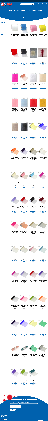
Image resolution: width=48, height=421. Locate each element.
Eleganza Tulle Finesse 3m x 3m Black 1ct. (24, 134)
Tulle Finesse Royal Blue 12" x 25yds (24, 330)
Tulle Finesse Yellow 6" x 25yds (33, 133)
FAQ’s (10, 417)
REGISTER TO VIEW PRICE (15, 39)
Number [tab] (2, 30)
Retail (21, 419)
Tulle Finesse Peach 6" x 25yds (24, 232)
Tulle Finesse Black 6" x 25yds (33, 207)
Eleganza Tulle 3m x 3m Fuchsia (15, 84)
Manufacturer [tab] (3, 32)
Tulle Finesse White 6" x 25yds (43, 158)
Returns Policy (11, 420)
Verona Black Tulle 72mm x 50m (24, 59)
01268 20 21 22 (40, 417)
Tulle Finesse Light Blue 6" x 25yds (33, 182)
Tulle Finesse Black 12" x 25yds (15, 306)
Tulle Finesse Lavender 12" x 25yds (24, 281)
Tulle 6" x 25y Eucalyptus (33, 379)
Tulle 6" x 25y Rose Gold (24, 84)
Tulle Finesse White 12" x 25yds (15, 256)
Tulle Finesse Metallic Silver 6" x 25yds (42, 355)
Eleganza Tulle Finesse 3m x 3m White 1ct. (33, 84)
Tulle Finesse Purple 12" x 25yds (43, 281)
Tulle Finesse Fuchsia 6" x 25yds (42, 182)
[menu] (24, 10)
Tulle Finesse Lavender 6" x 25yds (15, 207)
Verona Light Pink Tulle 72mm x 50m (33, 35)
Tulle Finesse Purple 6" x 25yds (15, 379)
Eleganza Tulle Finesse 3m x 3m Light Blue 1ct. (24, 109)
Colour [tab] (2, 25)
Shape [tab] (2, 27)
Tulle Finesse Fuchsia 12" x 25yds (15, 281)
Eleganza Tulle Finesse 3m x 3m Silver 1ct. (15, 134)
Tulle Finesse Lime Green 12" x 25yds (33, 306)
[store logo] (7, 4)
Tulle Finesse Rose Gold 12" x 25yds (15, 355)
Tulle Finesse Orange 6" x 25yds (15, 158)
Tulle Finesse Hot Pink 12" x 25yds (24, 306)
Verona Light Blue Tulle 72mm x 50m (24, 35)
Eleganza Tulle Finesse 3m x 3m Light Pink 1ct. (15, 109)
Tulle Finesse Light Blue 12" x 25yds (42, 256)
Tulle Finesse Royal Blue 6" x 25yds (42, 133)
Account (10, 418)
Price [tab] (2, 34)
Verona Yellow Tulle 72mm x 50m (43, 35)
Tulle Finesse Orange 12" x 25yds (42, 306)
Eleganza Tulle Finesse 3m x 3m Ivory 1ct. (42, 84)
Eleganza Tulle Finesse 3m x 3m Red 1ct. (33, 109)
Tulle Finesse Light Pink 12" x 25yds (33, 256)
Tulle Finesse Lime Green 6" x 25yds (24, 379)
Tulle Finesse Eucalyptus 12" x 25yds (24, 355)
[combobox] (27, 4)
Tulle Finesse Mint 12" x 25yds (42, 330)
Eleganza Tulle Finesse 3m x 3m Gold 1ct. (42, 109)
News (21, 418)
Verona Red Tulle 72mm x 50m (15, 59)
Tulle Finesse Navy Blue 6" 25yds (24, 158)
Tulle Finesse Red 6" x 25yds (24, 207)
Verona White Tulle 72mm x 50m (15, 35)
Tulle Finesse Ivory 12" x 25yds (24, 256)
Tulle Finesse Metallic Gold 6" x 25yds (33, 158)
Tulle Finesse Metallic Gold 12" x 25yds (33, 232)
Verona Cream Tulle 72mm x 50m (33, 59)
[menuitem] (5, 8)
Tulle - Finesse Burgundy (43, 59)
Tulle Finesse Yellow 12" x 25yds (33, 330)
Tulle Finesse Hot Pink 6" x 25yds (15, 232)
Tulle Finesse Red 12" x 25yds (33, 281)
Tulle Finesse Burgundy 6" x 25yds (43, 207)
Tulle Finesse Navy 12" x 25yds (15, 330)
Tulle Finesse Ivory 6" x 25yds (15, 182)
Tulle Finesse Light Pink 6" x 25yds (24, 182)
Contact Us (11, 419)
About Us (21, 417)
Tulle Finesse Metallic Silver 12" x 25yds (42, 232)
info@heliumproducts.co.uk (42, 418)
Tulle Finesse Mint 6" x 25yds (33, 355)
